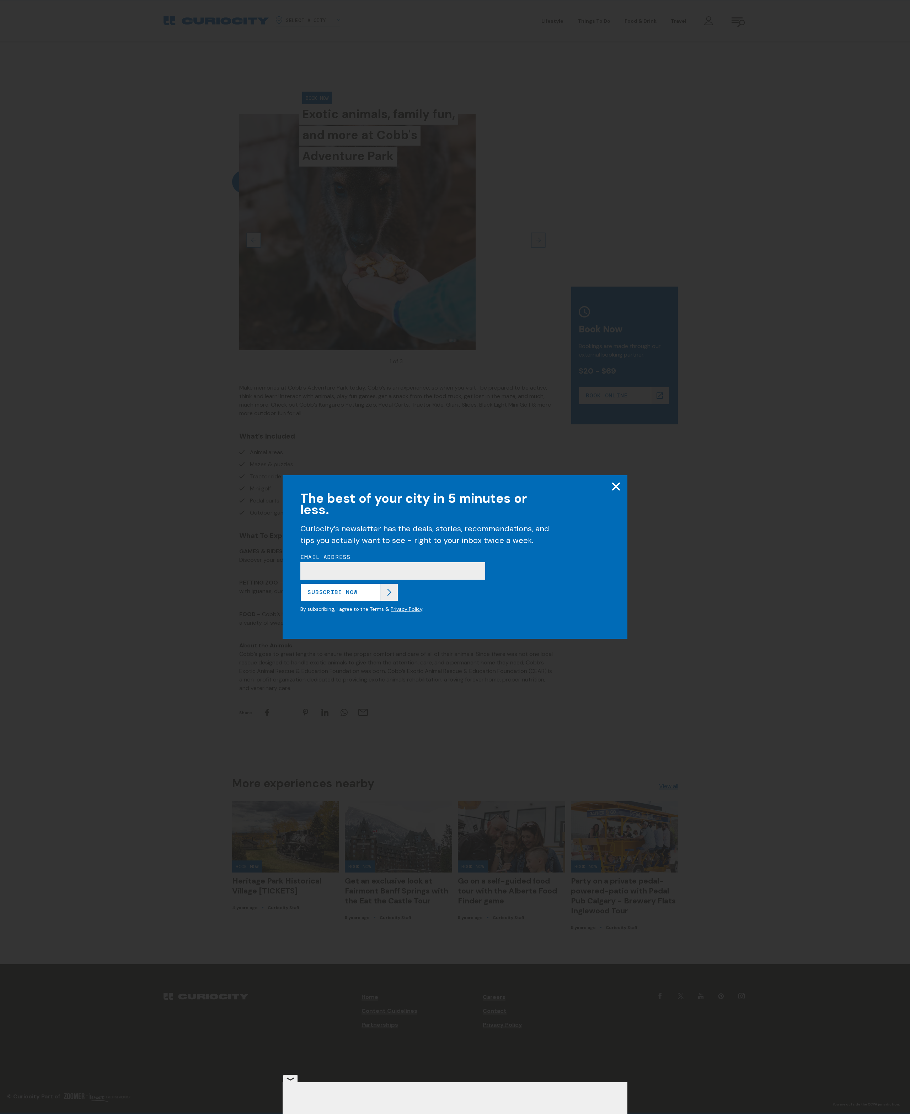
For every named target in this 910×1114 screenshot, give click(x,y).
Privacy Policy (406, 609)
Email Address (325, 557)
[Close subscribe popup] (616, 486)
